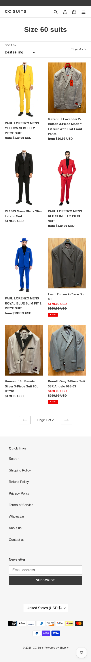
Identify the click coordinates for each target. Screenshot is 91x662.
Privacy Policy (19, 493)
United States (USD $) (44, 608)
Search (14, 458)
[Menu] (83, 12)
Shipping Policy (20, 470)
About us (15, 528)
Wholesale (16, 516)
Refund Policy (19, 482)
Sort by (10, 45)
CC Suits (16, 11)
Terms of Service (21, 505)
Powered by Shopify (56, 647)
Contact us (17, 539)
